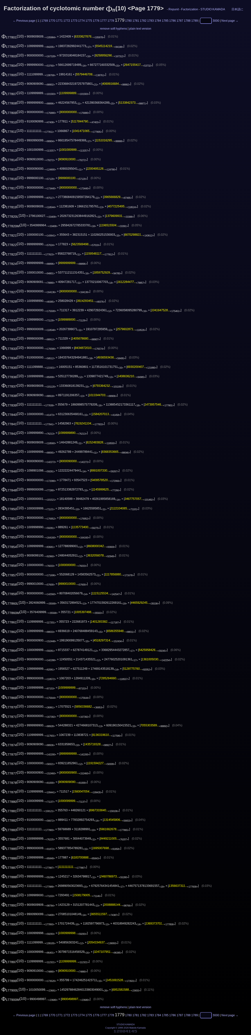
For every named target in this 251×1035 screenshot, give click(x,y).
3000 (216, 20)
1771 (59, 20)
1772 (66, 20)
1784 (158, 20)
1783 (150, 20)
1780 (128, 20)
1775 (88, 20)
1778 (110, 20)
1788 (187, 20)
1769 (44, 20)
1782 (143, 20)
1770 (52, 20)
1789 (194, 20)
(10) (12, 36)
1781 (135, 20)
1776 (96, 20)
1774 (81, 20)
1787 (180, 20)
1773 (74, 20)
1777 (103, 20)
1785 (165, 20)
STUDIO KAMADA (212, 9)
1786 (172, 20)
